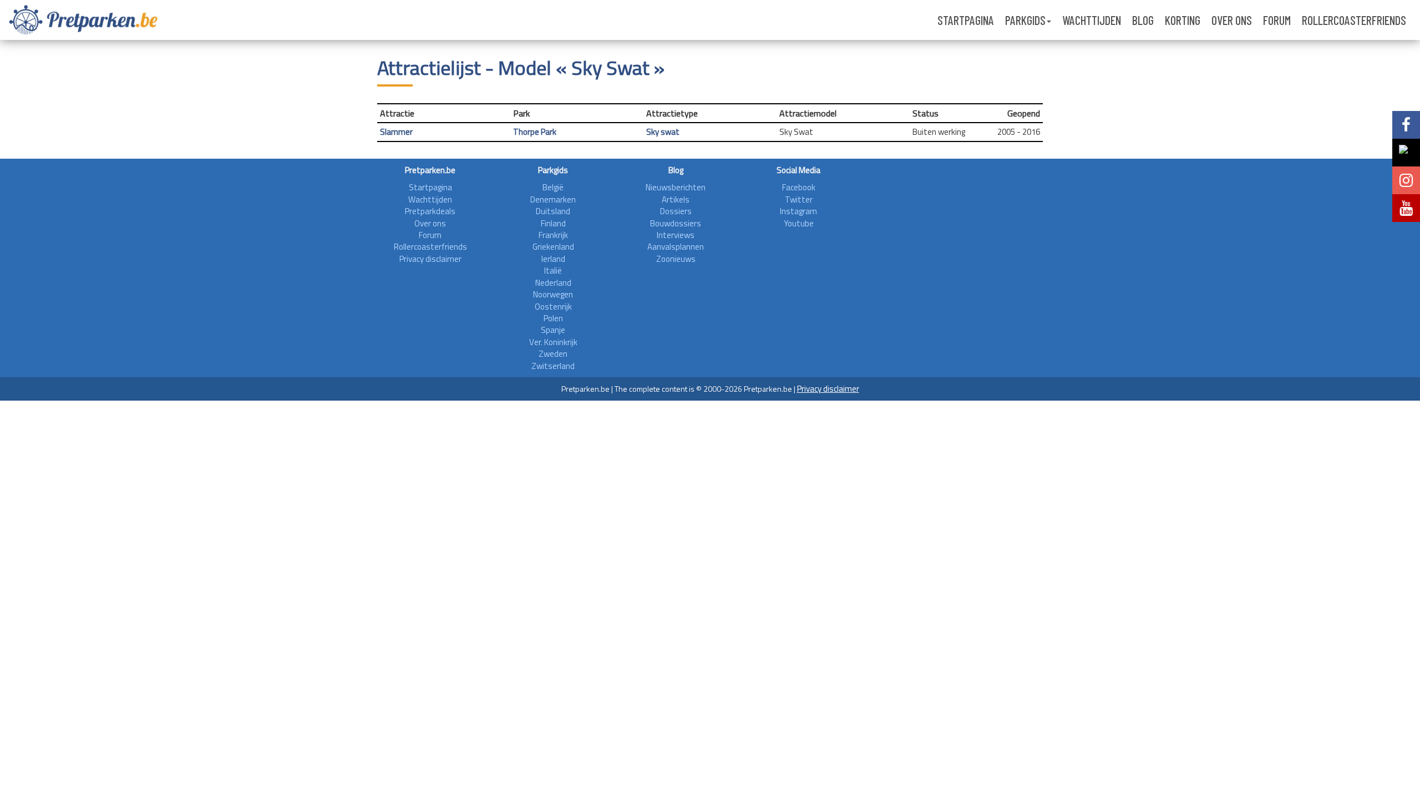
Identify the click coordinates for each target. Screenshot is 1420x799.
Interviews (675, 235)
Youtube (799, 223)
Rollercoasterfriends (1354, 20)
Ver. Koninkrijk (553, 342)
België (553, 187)
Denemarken (553, 199)
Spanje (553, 329)
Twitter (799, 199)
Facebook (798, 187)
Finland (553, 223)
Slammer (396, 131)
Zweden (553, 353)
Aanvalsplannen (675, 246)
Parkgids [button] (1025, 20)
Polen (553, 318)
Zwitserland (553, 366)
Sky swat (662, 131)
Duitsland (553, 211)
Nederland (553, 282)
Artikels (675, 199)
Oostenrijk (553, 306)
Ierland (553, 258)
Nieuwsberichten (676, 187)
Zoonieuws (676, 258)
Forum (1277, 20)
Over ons (1231, 20)
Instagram (798, 211)
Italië (553, 270)
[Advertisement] (943, 239)
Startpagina (965, 20)
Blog (1143, 20)
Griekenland (553, 246)
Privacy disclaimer (430, 258)
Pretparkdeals (430, 211)
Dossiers (676, 211)
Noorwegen (553, 294)
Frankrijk (553, 235)
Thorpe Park (534, 131)
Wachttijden (1091, 20)
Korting (1182, 20)
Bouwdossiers (675, 223)
